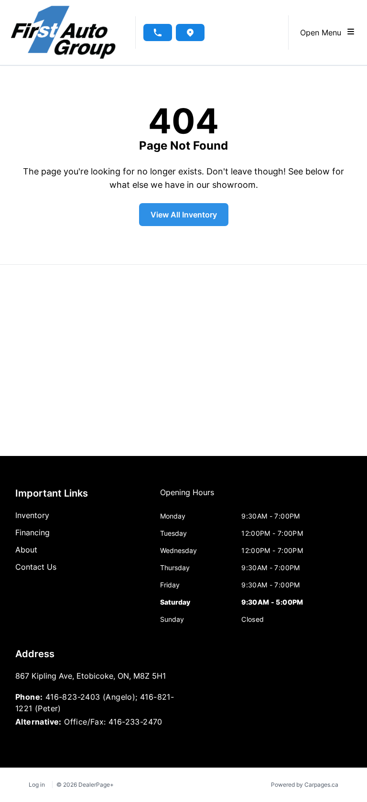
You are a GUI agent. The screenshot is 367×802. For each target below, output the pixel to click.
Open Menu (323, 32)
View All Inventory (184, 214)
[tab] (187, 497)
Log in (37, 784)
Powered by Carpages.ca (304, 784)
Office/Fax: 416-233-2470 (113, 721)
